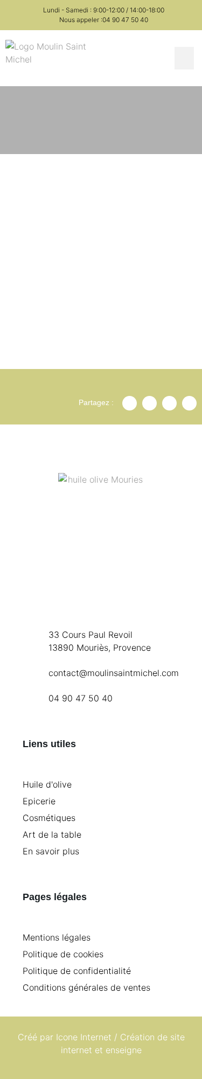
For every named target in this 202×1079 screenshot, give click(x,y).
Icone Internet (84, 1037)
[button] (184, 58)
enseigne (124, 1050)
